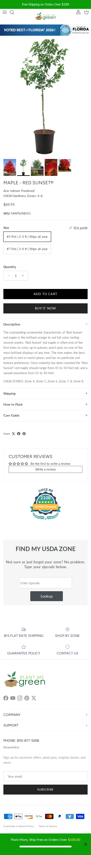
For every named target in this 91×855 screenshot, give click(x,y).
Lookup (47, 596)
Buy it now (45, 308)
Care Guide (11, 415)
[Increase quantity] (24, 275)
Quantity (9, 267)
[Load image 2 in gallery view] (45, 96)
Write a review (45, 469)
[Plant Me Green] (45, 17)
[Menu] (4, 12)
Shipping (9, 393)
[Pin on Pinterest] (24, 433)
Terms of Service (48, 826)
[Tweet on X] (13, 433)
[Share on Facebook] (18, 433)
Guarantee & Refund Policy (18, 826)
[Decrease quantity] (7, 275)
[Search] (14, 12)
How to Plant (13, 404)
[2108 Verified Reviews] (45, 520)
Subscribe (45, 789)
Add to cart (45, 294)
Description (11, 324)
